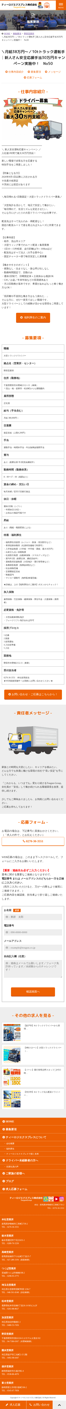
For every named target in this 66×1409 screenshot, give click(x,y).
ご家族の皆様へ (15, 1173)
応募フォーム (34, 77)
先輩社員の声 (12, 1166)
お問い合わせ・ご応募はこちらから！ (35, 694)
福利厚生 (10, 1149)
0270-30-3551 (34, 841)
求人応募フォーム (16, 1189)
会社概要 (10, 1143)
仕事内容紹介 (16, 71)
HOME (7, 33)
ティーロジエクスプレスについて (26, 1137)
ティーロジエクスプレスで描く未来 (22, 1154)
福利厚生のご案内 (35, 317)
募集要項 (17, 33)
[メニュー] (61, 5)
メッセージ (54, 71)
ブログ (10, 1181)
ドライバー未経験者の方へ (22, 1160)
